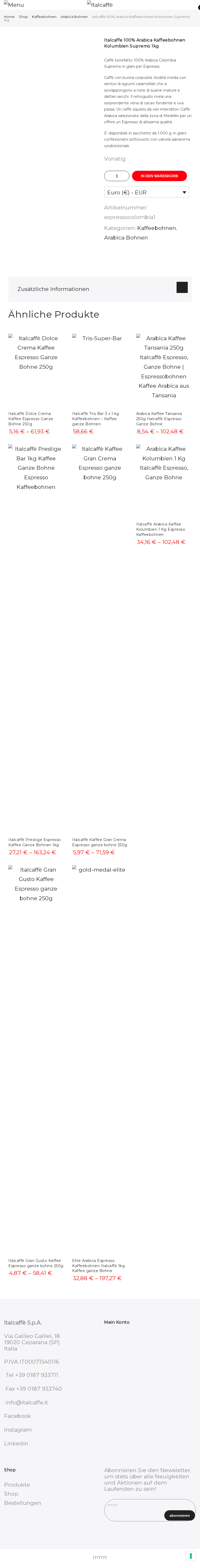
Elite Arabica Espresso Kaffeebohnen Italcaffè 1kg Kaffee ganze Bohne (98, 1265)
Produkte (17, 1484)
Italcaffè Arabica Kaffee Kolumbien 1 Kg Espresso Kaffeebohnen (160, 529)
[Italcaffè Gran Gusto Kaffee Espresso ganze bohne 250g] (36, 1059)
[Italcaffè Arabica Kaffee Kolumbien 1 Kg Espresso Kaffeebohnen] (164, 481)
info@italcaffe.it (26, 1402)
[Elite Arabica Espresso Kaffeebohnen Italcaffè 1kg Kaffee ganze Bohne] (100, 1059)
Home (9, 17)
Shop (23, 17)
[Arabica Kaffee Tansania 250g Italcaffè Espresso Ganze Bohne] (164, 370)
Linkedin (16, 1443)
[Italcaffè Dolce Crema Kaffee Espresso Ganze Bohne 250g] (36, 370)
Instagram (18, 1429)
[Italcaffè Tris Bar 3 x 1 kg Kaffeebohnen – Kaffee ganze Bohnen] (100, 370)
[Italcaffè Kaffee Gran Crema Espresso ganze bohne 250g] (100, 638)
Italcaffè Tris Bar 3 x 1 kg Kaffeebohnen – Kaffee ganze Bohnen (95, 418)
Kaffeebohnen (44, 17)
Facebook (17, 1416)
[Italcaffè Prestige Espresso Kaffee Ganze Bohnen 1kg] (36, 638)
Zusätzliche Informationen (53, 289)
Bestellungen (22, 1503)
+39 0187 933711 (36, 1375)
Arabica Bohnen (74, 17)
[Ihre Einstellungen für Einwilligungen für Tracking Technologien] (191, 1556)
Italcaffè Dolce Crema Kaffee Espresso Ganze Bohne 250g (30, 418)
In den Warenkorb (159, 176)
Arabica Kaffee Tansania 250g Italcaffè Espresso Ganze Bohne (159, 418)
